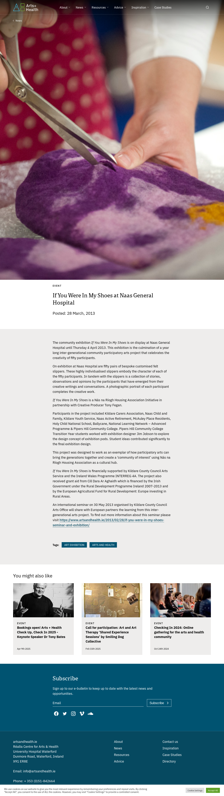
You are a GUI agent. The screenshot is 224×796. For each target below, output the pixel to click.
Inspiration (171, 748)
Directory (169, 761)
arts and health (103, 545)
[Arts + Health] (25, 7)
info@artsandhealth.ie (34, 771)
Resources (121, 754)
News (118, 748)
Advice (119, 761)
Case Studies (172, 754)
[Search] (207, 7)
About (118, 741)
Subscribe (157, 703)
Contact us (170, 741)
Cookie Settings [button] (195, 790)
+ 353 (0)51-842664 (34, 780)
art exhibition (74, 545)
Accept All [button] (213, 790)
